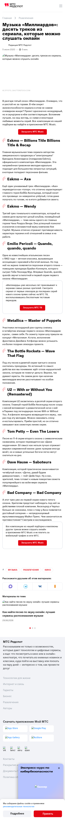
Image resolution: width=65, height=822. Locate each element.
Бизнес (7, 696)
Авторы (7, 708)
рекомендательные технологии (18, 806)
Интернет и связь (13, 684)
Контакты (9, 759)
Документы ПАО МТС (15, 771)
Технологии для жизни (16, 678)
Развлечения (31, 569)
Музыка (12, 569)
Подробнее (17, 813)
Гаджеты (8, 690)
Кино (48, 569)
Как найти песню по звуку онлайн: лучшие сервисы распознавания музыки (28, 613)
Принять (48, 813)
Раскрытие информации (17, 765)
